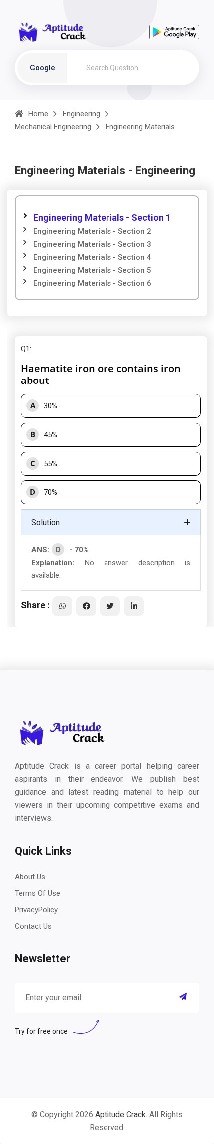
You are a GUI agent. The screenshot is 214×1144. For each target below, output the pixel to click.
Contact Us (33, 926)
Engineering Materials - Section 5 (92, 270)
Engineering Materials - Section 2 (92, 231)
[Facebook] (86, 606)
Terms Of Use (37, 893)
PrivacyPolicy (36, 909)
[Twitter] (110, 606)
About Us (30, 876)
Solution (45, 522)
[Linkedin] (134, 606)
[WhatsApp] (62, 606)
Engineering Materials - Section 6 (92, 283)
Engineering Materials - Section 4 (92, 257)
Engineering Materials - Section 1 (102, 217)
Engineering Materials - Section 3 (92, 244)
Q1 (25, 348)
